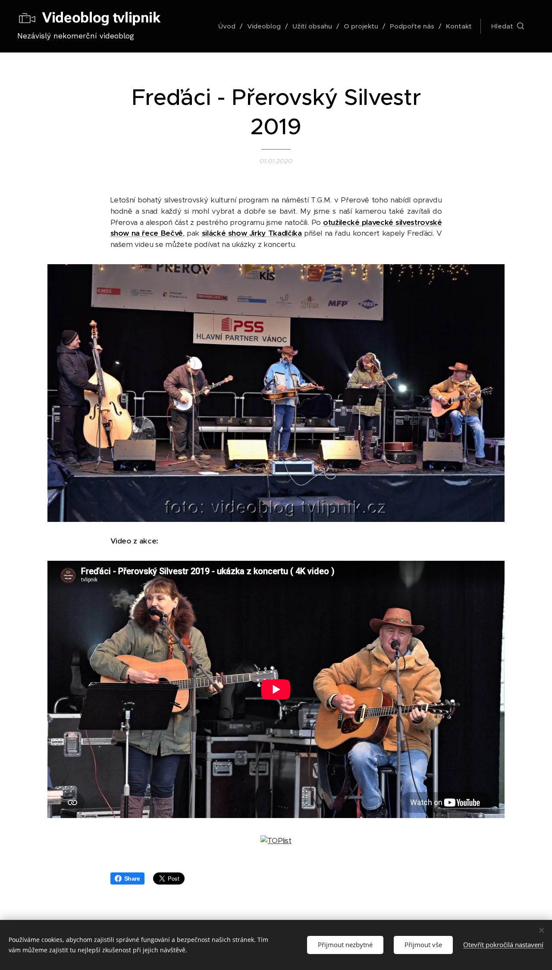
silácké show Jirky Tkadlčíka (252, 233)
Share (132, 878)
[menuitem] (229, 26)
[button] (507, 26)
